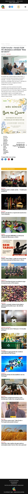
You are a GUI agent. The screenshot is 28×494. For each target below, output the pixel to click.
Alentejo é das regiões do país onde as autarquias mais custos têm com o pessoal (13, 444)
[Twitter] (12, 7)
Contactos (14, 483)
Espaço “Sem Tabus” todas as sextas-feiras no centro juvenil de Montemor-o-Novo (13, 259)
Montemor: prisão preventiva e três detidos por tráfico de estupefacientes (12, 398)
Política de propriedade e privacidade (14, 485)
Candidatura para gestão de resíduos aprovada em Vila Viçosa (12, 352)
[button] (18, 6)
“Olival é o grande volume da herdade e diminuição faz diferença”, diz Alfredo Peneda (12, 306)
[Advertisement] (14, 26)
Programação (14, 482)
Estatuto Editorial (14, 480)
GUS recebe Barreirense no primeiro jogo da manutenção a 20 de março (13, 282)
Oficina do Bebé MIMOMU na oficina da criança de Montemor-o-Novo (12, 236)
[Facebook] (10, 7)
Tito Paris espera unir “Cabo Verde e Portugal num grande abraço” (11, 421)
